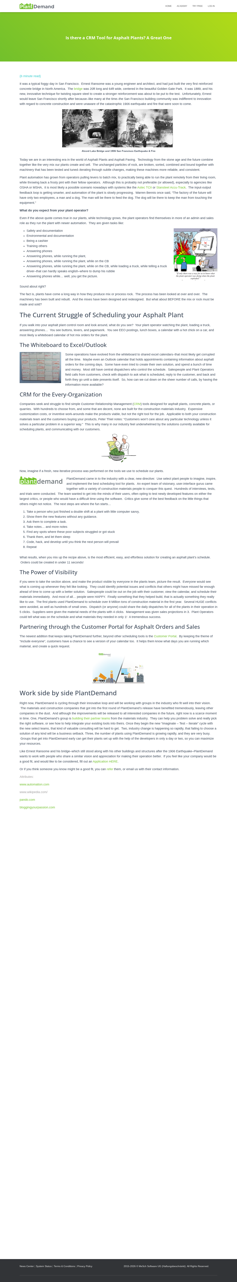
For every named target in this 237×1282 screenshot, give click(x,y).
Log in (211, 6)
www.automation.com (34, 784)
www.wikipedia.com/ (34, 792)
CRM (137, 404)
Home (168, 6)
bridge (78, 89)
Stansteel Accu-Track (171, 187)
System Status (44, 1266)
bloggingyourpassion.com (37, 807)
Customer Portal (165, 636)
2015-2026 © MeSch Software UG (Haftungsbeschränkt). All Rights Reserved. (166, 1266)
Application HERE (105, 761)
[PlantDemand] (37, 6)
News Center (27, 1266)
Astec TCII (144, 187)
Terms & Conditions (64, 1266)
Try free (197, 6)
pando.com (27, 799)
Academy (182, 6)
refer (110, 769)
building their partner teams (91, 718)
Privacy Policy (84, 1266)
